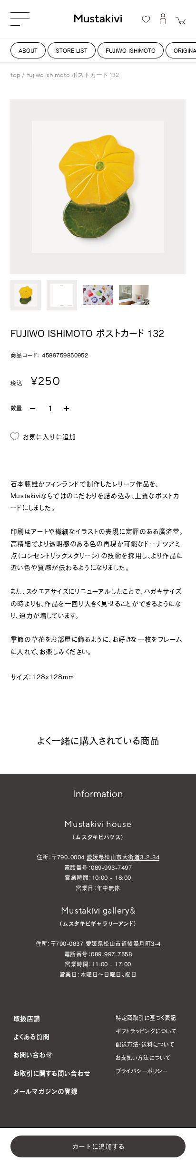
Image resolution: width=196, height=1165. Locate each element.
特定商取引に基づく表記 (146, 1017)
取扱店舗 (26, 1018)
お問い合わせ (32, 1054)
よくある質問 (31, 1036)
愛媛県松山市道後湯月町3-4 (123, 943)
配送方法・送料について (145, 1044)
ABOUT (28, 50)
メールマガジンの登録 (45, 1091)
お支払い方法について (143, 1057)
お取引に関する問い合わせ (51, 1073)
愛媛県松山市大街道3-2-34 (123, 857)
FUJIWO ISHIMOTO (131, 50)
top (15, 75)
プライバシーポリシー (141, 1071)
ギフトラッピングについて (146, 1031)
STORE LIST (72, 50)
